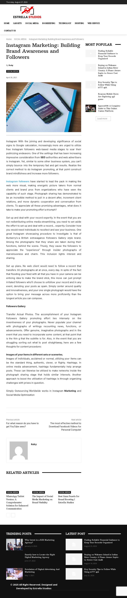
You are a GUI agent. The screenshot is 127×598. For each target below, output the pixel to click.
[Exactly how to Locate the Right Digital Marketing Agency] (14, 559)
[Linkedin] (86, 586)
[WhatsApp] (107, 586)
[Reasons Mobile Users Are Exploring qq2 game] (90, 96)
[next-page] (13, 515)
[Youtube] (114, 586)
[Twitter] (100, 586)
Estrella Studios (42, 588)
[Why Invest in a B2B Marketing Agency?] (14, 544)
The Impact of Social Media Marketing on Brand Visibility (42, 499)
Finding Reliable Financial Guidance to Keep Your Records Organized (108, 55)
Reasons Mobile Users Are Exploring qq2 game (108, 96)
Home (9, 39)
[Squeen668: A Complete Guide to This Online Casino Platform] (90, 108)
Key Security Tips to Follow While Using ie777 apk (107, 85)
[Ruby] (19, 451)
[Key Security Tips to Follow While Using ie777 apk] (90, 84)
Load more (102, 118)
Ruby (11, 65)
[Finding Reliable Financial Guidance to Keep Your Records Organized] (90, 53)
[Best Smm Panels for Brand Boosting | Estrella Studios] (69, 486)
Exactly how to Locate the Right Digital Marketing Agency (40, 555)
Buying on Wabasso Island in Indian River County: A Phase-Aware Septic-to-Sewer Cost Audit (109, 70)
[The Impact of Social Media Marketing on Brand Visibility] (43, 486)
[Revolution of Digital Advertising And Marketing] (14, 574)
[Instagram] (79, 586)
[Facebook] (72, 586)
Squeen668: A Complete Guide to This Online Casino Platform (109, 108)
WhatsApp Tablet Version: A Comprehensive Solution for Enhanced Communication (17, 502)
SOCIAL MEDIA (20, 39)
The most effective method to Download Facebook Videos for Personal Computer (65, 426)
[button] (118, 23)
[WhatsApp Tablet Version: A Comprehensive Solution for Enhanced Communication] (17, 486)
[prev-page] (8, 515)
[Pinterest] (93, 586)
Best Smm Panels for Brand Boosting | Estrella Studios (68, 499)
